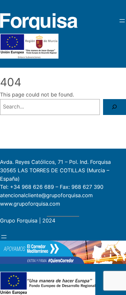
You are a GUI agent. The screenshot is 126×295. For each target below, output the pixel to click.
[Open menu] (122, 21)
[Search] (114, 107)
